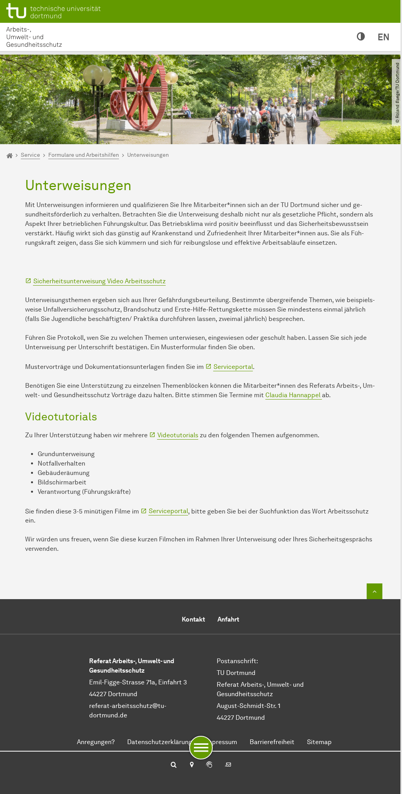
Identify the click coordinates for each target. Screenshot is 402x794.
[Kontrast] (361, 37)
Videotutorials (177, 435)
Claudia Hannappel (293, 395)
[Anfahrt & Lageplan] (191, 765)
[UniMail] (228, 765)
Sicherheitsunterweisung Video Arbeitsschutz (99, 281)
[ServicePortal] (209, 765)
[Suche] (173, 765)
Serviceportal (233, 366)
